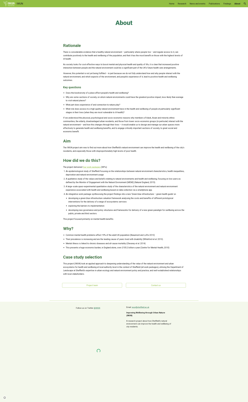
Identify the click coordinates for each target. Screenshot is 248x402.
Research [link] (182, 3)
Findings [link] (227, 3)
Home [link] (171, 3)
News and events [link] (197, 3)
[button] (245, 4)
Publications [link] (214, 3)
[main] (124, 23)
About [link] (237, 3)
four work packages (92, 167)
